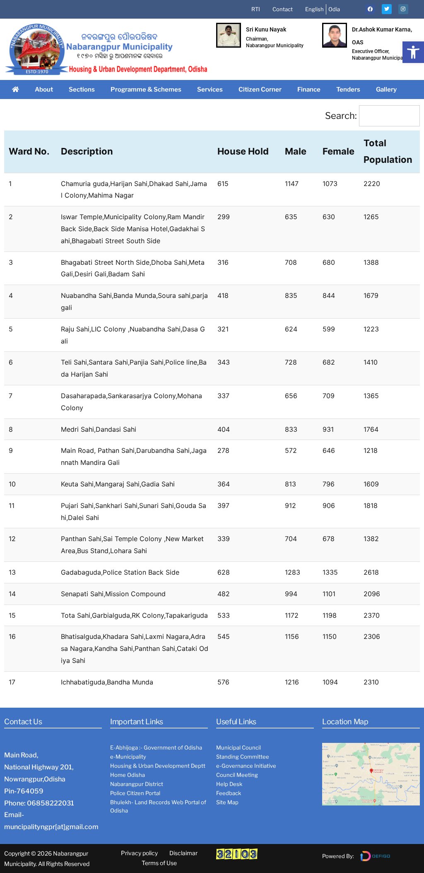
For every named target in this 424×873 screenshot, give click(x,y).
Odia (334, 9)
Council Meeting (237, 774)
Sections (82, 89)
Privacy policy (139, 852)
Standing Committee (242, 756)
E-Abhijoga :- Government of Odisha (156, 747)
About (44, 89)
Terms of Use (159, 862)
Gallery (386, 89)
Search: (341, 115)
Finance (308, 89)
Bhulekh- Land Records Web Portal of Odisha (158, 806)
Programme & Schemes (146, 89)
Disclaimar (183, 852)
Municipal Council (238, 747)
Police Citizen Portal (135, 793)
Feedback (228, 793)
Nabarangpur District (136, 784)
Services (210, 89)
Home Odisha (127, 774)
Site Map (227, 802)
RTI (255, 9)
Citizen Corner (260, 89)
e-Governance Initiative (246, 765)
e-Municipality (128, 756)
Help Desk (229, 784)
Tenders (348, 89)
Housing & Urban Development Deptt (157, 765)
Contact (282, 9)
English (314, 9)
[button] (413, 52)
